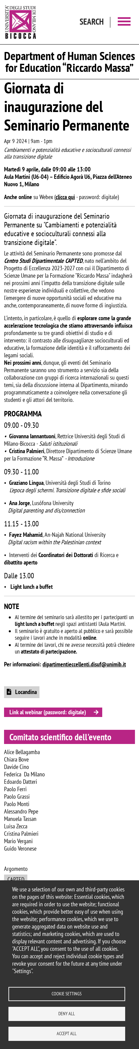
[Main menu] (124, 22)
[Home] (20, 22)
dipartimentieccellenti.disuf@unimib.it (84, 664)
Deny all (66, 1014)
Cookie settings (67, 994)
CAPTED (15, 879)
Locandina (25, 692)
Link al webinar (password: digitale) (47, 712)
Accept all (67, 1033)
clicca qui (65, 197)
